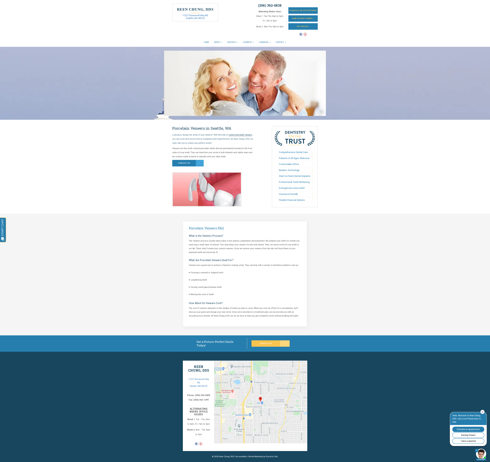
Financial (264, 42)
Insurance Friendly (288, 194)
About (217, 42)
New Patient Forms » (303, 18)
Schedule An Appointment (303, 10)
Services (231, 42)
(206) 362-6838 (270, 5)
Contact (280, 42)
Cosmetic (248, 42)
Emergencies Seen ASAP (292, 188)
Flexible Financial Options (292, 200)
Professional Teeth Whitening (294, 182)
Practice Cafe (272, 456)
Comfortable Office (289, 164)
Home (206, 42)
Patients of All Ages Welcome (294, 158)
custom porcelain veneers (240, 135)
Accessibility (241, 456)
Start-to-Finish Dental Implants (294, 176)
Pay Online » (303, 26)
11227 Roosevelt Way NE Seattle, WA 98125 (195, 17)
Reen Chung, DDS (195, 9)
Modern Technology (289, 170)
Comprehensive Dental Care (293, 152)
